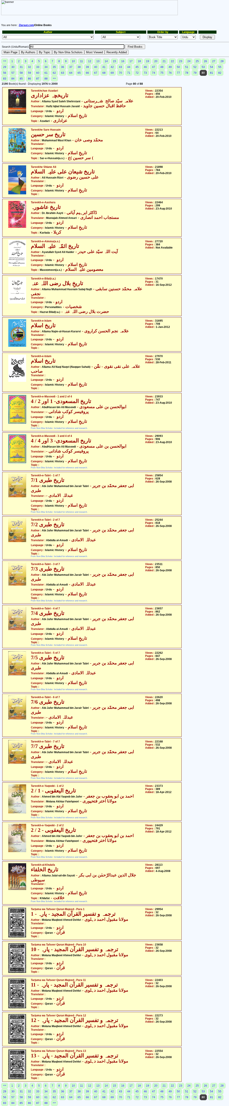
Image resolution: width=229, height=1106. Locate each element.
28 (222, 61)
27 (213, 61)
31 (21, 67)
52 (195, 67)
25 (197, 61)
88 (46, 78)
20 (155, 61)
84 (13, 78)
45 (137, 67)
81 (211, 72)
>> (54, 78)
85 (21, 78)
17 (131, 61)
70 (120, 72)
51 (186, 67)
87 (37, 78)
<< (4, 61)
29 (4, 67)
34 (46, 67)
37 (70, 67)
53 (203, 67)
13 (98, 61)
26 (205, 61)
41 (104, 67)
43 (120, 67)
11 (81, 61)
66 (87, 72)
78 (186, 72)
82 (219, 72)
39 (87, 67)
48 (161, 67)
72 (137, 72)
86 (29, 78)
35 (54, 67)
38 (79, 67)
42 (112, 67)
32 (29, 67)
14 (106, 61)
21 (164, 61)
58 (21, 72)
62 (54, 72)
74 (153, 72)
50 (178, 67)
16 (122, 61)
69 (112, 72)
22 (172, 61)
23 (180, 61)
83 (4, 78)
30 (13, 67)
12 (89, 61)
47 (153, 67)
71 (128, 72)
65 (79, 72)
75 (161, 72)
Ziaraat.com (26, 25)
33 (37, 67)
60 (37, 72)
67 (95, 72)
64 (70, 72)
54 (211, 67)
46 (145, 67)
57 (13, 72)
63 (62, 72)
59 (29, 72)
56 (4, 72)
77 (178, 72)
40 (95, 67)
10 (73, 61)
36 (62, 67)
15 (114, 61)
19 (147, 61)
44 (128, 67)
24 (189, 61)
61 (46, 72)
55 (219, 67)
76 (170, 72)
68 (104, 72)
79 (195, 72)
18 (139, 61)
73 (145, 72)
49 (170, 67)
